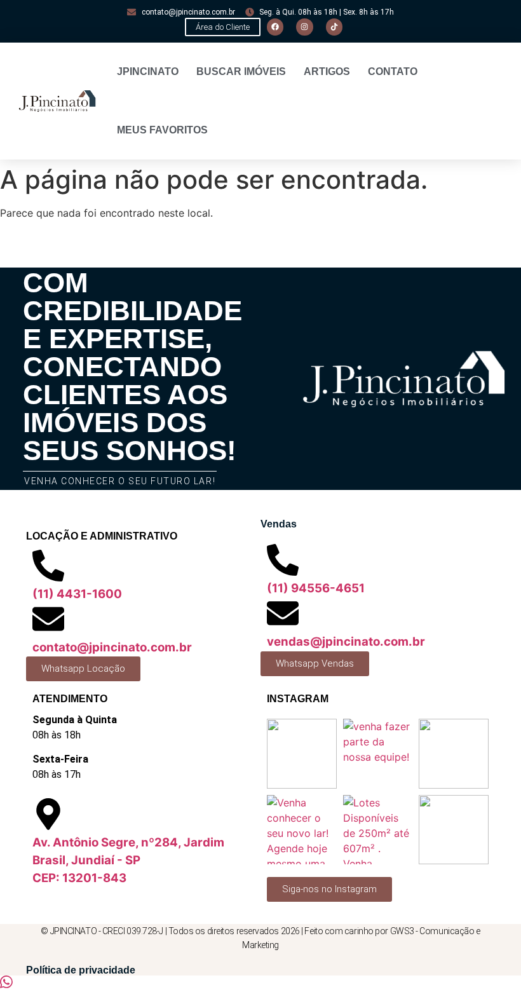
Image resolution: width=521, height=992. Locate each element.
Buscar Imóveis (241, 71)
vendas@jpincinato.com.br (346, 641)
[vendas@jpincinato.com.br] (283, 613)
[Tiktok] (334, 26)
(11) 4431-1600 (77, 594)
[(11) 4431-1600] (48, 565)
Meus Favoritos (162, 130)
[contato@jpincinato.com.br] (48, 619)
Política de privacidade (80, 970)
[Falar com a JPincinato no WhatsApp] (6, 984)
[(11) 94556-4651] (283, 560)
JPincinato (148, 71)
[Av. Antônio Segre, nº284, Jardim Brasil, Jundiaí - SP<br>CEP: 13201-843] (48, 814)
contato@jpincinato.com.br (112, 647)
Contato (392, 71)
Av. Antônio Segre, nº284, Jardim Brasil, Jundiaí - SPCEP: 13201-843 (128, 860)
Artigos (327, 71)
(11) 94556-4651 (316, 588)
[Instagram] (304, 26)
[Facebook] (275, 26)
